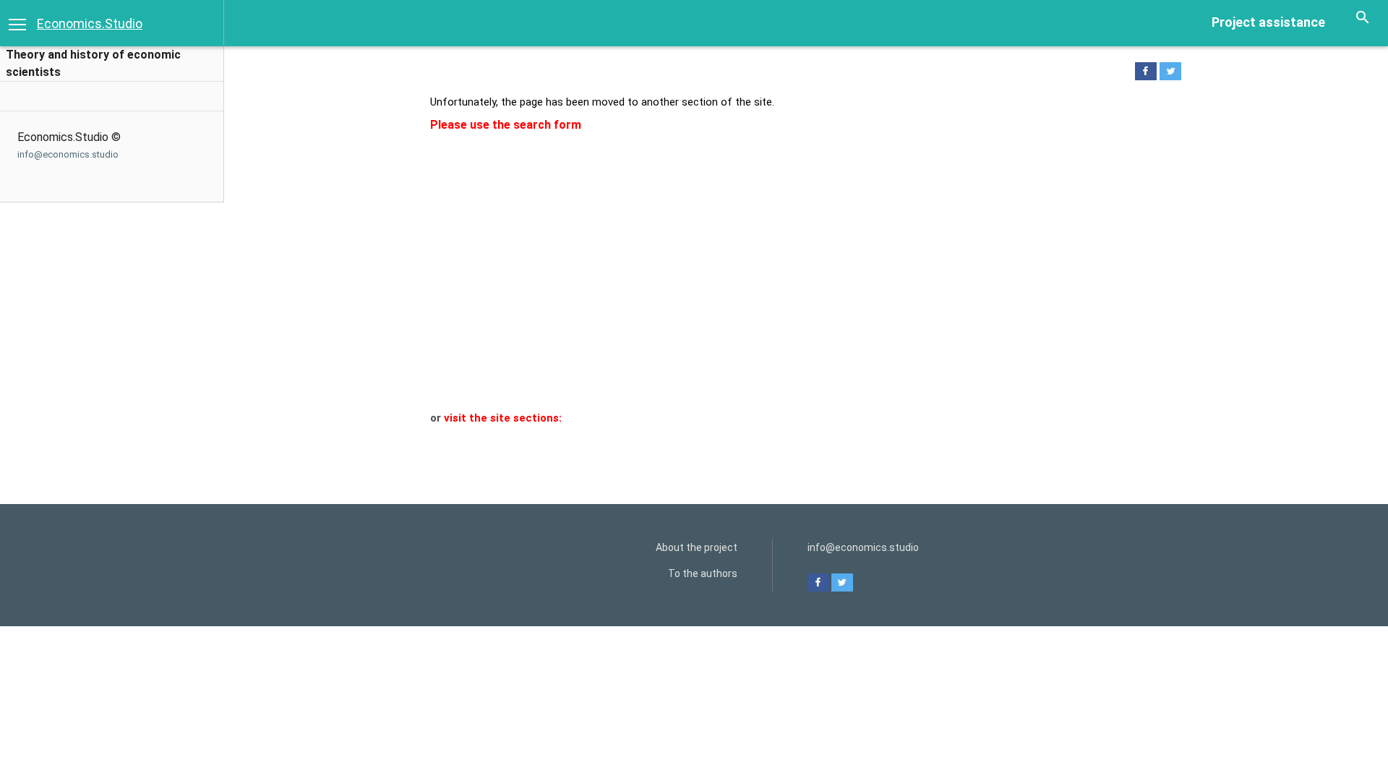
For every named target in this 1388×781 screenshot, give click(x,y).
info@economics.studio (68, 154)
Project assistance (1268, 22)
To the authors (702, 573)
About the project (696, 547)
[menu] (17, 23)
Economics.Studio (89, 23)
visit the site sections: (503, 417)
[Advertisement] (797, 302)
